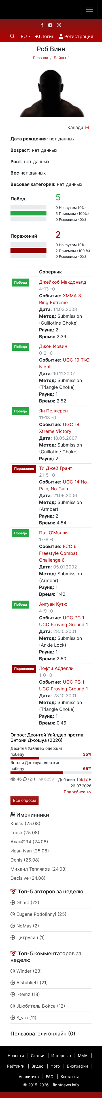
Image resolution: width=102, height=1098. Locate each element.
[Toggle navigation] (89, 9)
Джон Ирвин (53, 346)
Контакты (70, 1076)
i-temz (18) (27, 994)
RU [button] (24, 36)
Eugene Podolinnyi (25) (41, 914)
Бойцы (60, 57)
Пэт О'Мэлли (53, 532)
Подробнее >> (78, 791)
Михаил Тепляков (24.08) (38, 869)
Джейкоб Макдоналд (62, 282)
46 (19, 779)
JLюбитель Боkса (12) (40, 1006)
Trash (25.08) (24, 832)
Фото (55, 1066)
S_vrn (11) (26, 1017)
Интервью (61, 1055)
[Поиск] (12, 36)
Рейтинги (15, 1066)
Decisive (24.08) (28, 878)
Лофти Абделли (56, 668)
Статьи (37, 1055)
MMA (82, 1055)
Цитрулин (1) (30, 937)
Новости (16, 1055)
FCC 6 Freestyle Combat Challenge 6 (58, 553)
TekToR (84, 779)
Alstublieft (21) (31, 982)
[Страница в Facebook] (42, 25)
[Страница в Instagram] (59, 25)
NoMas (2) (27, 926)
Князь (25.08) (25, 823)
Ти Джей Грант (55, 468)
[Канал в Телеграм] (50, 25)
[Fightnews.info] (51, 9)
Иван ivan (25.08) (29, 851)
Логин (47, 36)
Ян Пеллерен (53, 411)
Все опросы (24, 800)
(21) (31, 779)
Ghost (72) (27, 902)
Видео (37, 1066)
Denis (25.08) (25, 860)
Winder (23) (28, 971)
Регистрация (78, 36)
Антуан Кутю (53, 604)
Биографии (77, 1066)
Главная (40, 57)
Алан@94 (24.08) (29, 841)
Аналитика (29, 1076)
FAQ (50, 1076)
